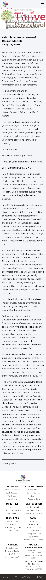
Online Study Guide (12, 527)
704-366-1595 (33, 550)
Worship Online (34, 510)
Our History (12, 496)
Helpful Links (12, 521)
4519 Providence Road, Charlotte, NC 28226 (34, 555)
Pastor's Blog (34, 499)
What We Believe (12, 490)
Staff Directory (12, 493)
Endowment (12, 530)
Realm (39, 577)
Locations (12, 499)
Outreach (12, 513)
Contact (27, 577)
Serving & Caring (33, 507)
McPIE (12, 554)
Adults (12, 507)
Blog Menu (9, 463)
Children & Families (12, 510)
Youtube (34, 521)
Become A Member (34, 513)
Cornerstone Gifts (12, 557)
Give (5, 577)
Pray (15, 577)
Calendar (12, 524)
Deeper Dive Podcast (33, 540)
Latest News (33, 490)
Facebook (33, 524)
